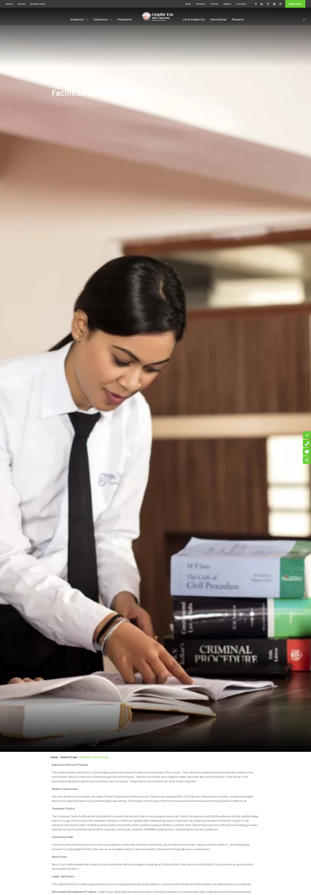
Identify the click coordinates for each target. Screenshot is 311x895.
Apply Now (295, 4)
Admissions (101, 19)
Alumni (21, 4)
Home (54, 757)
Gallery (227, 4)
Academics (77, 19)
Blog (188, 4)
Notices (200, 4)
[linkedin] (262, 4)
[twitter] (268, 4)
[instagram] (280, 4)
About (9, 4)
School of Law (68, 757)
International (218, 19)
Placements (124, 19)
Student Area (37, 4)
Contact (241, 4)
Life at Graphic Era (194, 19)
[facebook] (256, 4)
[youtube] (274, 4)
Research (238, 19)
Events (214, 4)
